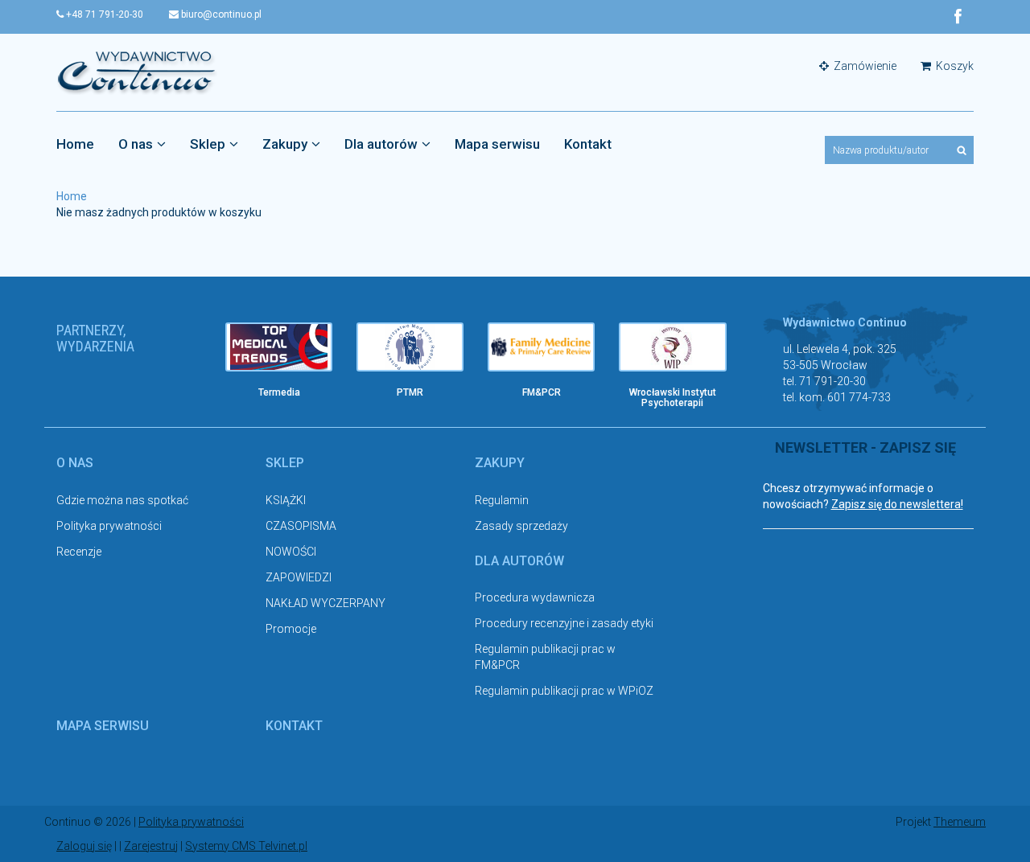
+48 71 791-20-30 (103, 14)
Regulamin (502, 500)
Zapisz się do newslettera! (897, 504)
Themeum (959, 821)
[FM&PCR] (541, 346)
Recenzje (78, 551)
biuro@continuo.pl (220, 14)
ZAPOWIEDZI (299, 577)
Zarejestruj (151, 845)
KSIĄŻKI (286, 500)
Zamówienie (863, 66)
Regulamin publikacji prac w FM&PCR (545, 656)
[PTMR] (410, 346)
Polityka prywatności (109, 525)
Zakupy (284, 144)
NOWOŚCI (291, 551)
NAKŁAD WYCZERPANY (325, 603)
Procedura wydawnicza (535, 597)
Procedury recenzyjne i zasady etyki (564, 623)
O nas (135, 144)
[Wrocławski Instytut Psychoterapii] (672, 346)
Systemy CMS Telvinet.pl (246, 845)
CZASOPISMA (301, 525)
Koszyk (953, 66)
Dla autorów (381, 144)
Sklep (207, 144)
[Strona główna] (136, 71)
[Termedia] (278, 346)
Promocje (291, 628)
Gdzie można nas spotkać (122, 500)
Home (75, 144)
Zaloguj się (84, 845)
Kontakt (588, 144)
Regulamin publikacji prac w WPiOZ (564, 690)
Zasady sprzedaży (521, 525)
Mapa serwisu (497, 144)
